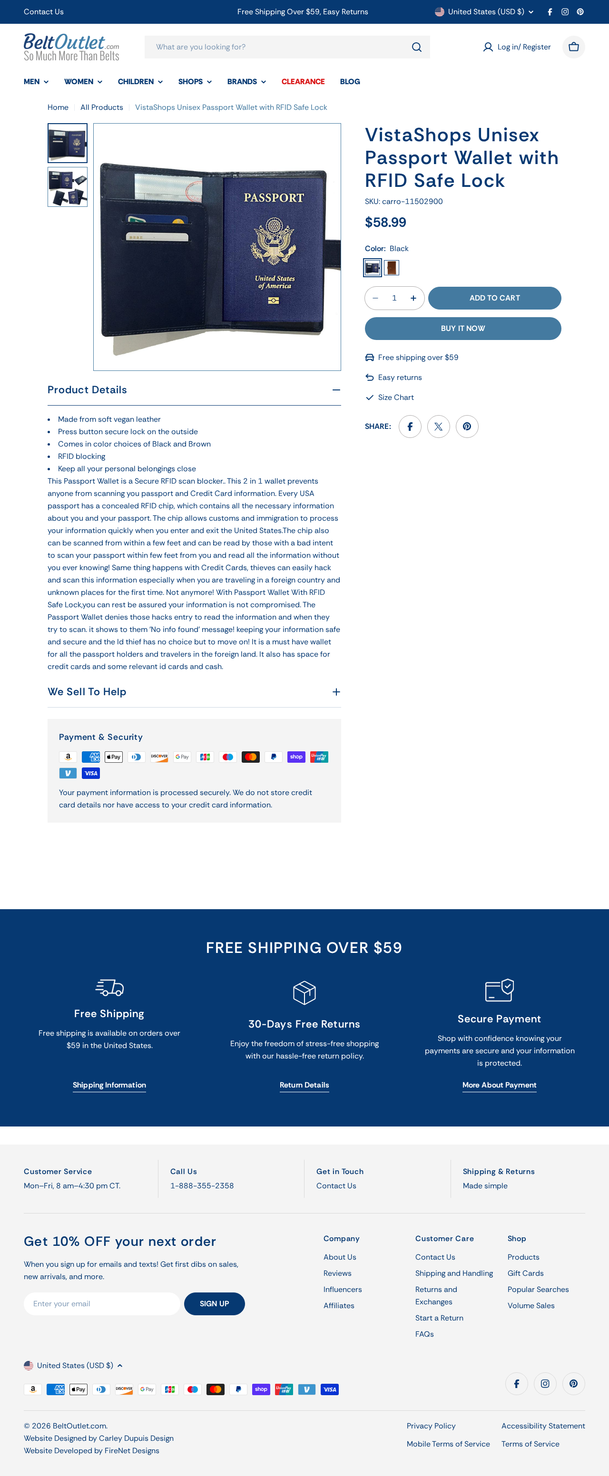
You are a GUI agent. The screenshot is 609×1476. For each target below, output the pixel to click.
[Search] (416, 47)
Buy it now (463, 328)
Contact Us (44, 12)
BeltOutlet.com (79, 1426)
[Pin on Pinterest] (467, 426)
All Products (101, 107)
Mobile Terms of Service (448, 1444)
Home (58, 107)
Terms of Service (530, 1444)
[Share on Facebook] (410, 426)
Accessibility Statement (543, 1426)
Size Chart (396, 397)
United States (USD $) (486, 12)
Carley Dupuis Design (136, 1438)
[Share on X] (438, 426)
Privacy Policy (431, 1426)
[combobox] (287, 47)
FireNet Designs (132, 1451)
